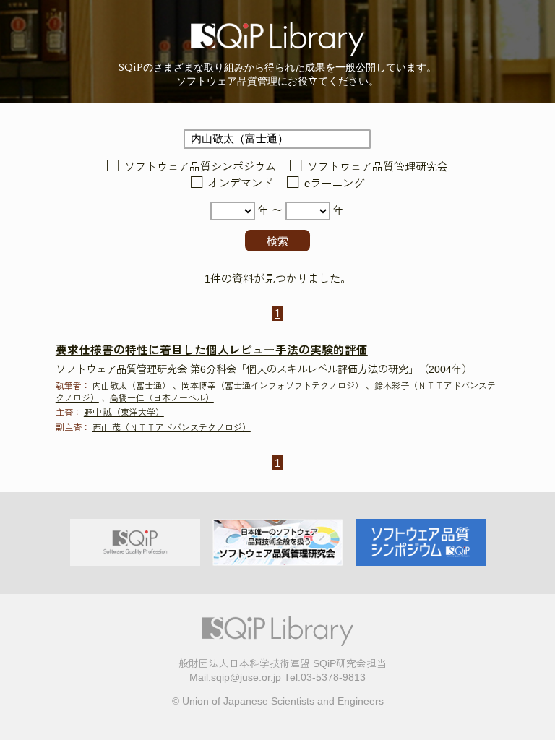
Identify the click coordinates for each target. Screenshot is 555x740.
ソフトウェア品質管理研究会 (377, 166)
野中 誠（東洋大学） (124, 413)
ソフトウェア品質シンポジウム (200, 166)
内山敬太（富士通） (131, 386)
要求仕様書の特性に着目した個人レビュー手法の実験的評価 (212, 350)
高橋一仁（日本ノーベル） (162, 398)
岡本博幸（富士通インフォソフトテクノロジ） (272, 386)
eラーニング (334, 184)
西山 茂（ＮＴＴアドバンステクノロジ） (171, 428)
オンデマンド (240, 184)
